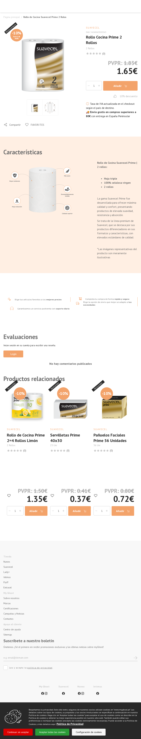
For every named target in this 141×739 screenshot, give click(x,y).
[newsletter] (135, 657)
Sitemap (7, 634)
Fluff (5, 582)
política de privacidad (39, 667)
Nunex (6, 561)
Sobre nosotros (11, 598)
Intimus (7, 577)
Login (13, 354)
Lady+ (6, 572)
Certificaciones (10, 608)
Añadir (117, 86)
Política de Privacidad (70, 724)
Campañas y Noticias (13, 613)
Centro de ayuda (12, 629)
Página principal (11, 17)
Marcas (7, 603)
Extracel (7, 587)
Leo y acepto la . (31, 667)
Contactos (8, 618)
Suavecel (8, 566)
